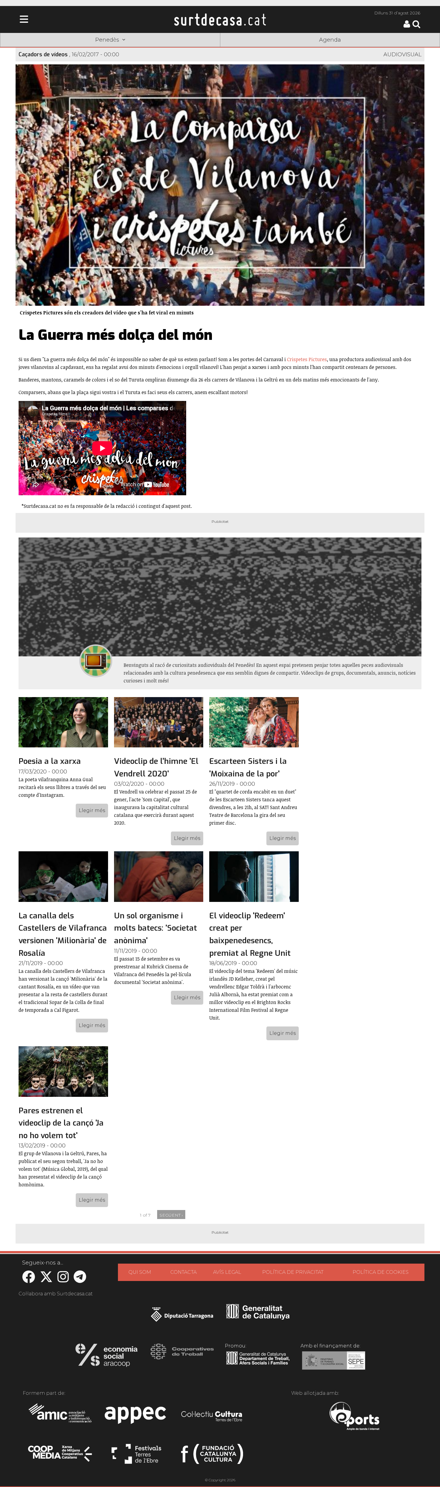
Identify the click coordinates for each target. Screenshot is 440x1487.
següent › (171, 1215)
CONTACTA (183, 1272)
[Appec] (136, 1417)
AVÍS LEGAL (227, 1272)
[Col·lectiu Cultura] (212, 1417)
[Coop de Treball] (182, 1357)
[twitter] (46, 1280)
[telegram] (80, 1280)
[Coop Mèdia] (61, 1456)
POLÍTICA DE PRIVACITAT (293, 1272)
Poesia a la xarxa (50, 761)
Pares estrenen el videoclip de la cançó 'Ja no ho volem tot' (61, 1123)
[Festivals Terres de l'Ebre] (136, 1456)
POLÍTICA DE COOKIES (381, 1272)
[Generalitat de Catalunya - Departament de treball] (258, 1365)
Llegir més (92, 810)
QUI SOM (139, 1272)
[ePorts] (354, 1417)
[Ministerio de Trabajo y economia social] (334, 1365)
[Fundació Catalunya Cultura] (212, 1456)
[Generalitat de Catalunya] (258, 1317)
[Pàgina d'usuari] (406, 26)
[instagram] (63, 1280)
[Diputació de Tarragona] (182, 1317)
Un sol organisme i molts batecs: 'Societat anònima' (155, 928)
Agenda (330, 40)
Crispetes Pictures (307, 359)
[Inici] (220, 19)
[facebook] (28, 1280)
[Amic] (61, 1417)
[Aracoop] (106, 1357)
